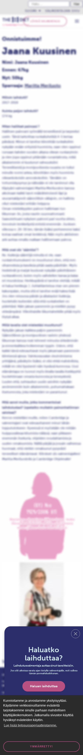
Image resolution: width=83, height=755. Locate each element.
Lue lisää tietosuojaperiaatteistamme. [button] (30, 725)
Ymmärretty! (41, 746)
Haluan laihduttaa (44, 686)
